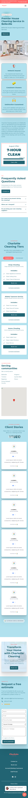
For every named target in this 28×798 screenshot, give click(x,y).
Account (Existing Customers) (14, 768)
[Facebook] (13, 777)
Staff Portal (14, 771)
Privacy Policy (14, 783)
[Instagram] (15, 777)
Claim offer (14, 162)
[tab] (8, 258)
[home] (4, 5)
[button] (25, 5)
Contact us (6, 191)
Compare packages (14, 288)
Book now (6, 34)
